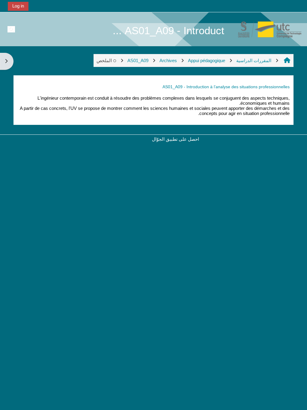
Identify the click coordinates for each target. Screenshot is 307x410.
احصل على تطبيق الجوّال (175, 139)
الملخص (104, 60)
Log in (18, 5)
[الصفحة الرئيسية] (266, 29)
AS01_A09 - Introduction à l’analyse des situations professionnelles (226, 86)
